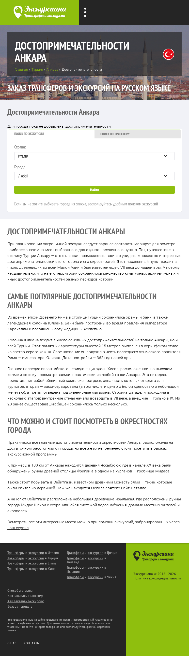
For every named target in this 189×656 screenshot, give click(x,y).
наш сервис (18, 527)
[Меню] (85, 12)
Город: (19, 167)
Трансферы (120, 16)
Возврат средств (19, 606)
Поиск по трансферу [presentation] (115, 134)
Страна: (20, 147)
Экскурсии (151, 16)
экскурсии (36, 552)
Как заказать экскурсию (25, 601)
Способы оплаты (19, 590)
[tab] (51, 134)
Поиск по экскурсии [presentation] (29, 134)
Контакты (32, 643)
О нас (11, 643)
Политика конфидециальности (157, 578)
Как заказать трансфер (25, 595)
